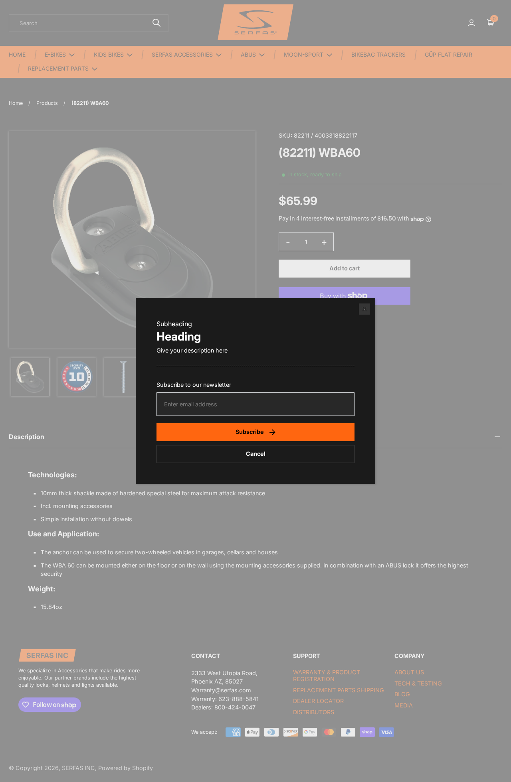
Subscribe (250, 431)
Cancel (255, 453)
